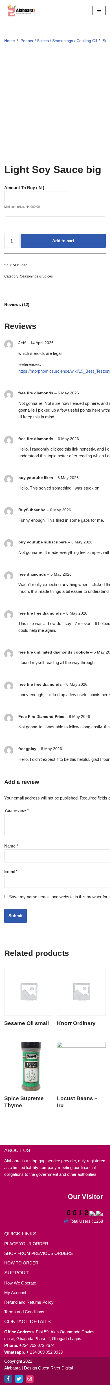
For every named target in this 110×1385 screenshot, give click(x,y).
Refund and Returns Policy (29, 1302)
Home (9, 40)
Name (11, 846)
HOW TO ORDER (21, 1263)
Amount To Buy (24, 187)
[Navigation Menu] (99, 10)
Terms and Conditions (24, 1311)
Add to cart (63, 240)
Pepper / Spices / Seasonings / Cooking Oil (59, 40)
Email (10, 871)
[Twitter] (19, 1379)
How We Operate (20, 1283)
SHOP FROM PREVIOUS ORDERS (38, 1253)
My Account (15, 1292)
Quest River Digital (55, 1368)
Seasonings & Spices (36, 276)
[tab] (16, 304)
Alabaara (12, 1368)
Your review (16, 810)
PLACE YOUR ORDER (26, 1243)
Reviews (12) (16, 304)
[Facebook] (8, 1379)
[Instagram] (30, 1379)
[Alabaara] (21, 10)
